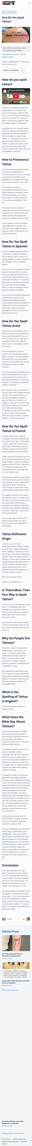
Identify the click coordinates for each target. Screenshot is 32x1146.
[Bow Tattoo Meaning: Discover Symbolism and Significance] (16, 943)
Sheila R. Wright (7, 57)
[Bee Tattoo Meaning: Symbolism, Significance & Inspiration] (16, 1054)
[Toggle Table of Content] (21, 70)
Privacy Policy (6, 1139)
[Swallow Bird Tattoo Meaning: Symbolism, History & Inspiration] (16, 970)
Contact (4, 1144)
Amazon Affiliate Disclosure (10, 1141)
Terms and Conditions (19, 1139)
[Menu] (29, 3)
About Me (23, 1141)
